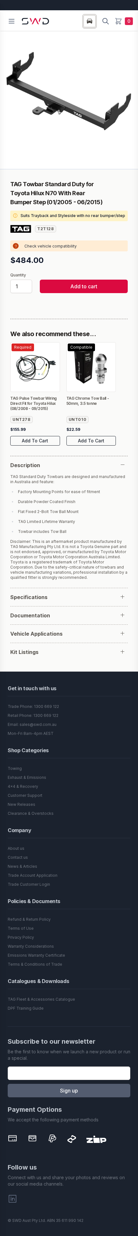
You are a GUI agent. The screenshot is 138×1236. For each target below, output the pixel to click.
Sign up (69, 1090)
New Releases (21, 804)
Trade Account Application (32, 875)
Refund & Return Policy (29, 919)
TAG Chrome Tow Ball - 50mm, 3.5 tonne (87, 401)
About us (16, 848)
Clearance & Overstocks (31, 813)
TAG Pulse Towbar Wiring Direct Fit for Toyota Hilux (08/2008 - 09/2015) (33, 403)
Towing (15, 768)
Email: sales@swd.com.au (32, 724)
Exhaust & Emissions (27, 777)
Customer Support (25, 795)
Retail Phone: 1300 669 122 (33, 715)
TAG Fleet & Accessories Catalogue (41, 999)
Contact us (18, 857)
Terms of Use (21, 928)
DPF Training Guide (26, 1008)
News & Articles (22, 866)
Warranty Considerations (31, 946)
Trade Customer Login (29, 884)
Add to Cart (35, 440)
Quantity (18, 275)
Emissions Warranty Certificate (36, 955)
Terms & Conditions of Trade (35, 964)
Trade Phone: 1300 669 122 (33, 706)
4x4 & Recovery (23, 786)
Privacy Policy (21, 937)
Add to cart (83, 286)
